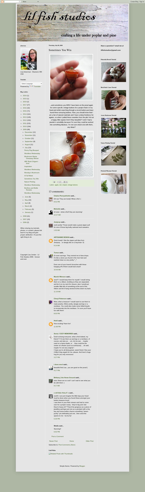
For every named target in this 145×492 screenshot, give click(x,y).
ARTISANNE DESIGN (61, 237)
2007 (25, 219)
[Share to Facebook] (64, 182)
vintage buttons (73, 185)
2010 (25, 126)
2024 (25, 95)
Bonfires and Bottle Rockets (31, 189)
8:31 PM (57, 202)
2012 (25, 120)
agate (56, 185)
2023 (25, 99)
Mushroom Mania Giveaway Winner (31, 157)
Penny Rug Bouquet (31, 150)
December (29, 132)
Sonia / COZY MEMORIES (63, 334)
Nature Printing (29, 182)
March (27, 206)
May (26, 200)
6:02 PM (57, 432)
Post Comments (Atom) (67, 445)
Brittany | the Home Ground (64, 377)
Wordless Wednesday (32, 153)
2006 (25, 222)
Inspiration (28, 166)
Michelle (57, 209)
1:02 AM (57, 230)
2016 (25, 108)
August (27, 144)
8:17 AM (57, 386)
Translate (37, 86)
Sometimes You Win (31, 179)
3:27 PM (57, 357)
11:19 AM (57, 291)
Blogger (82, 466)
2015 (25, 111)
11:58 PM (57, 327)
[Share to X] (62, 182)
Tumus (56, 253)
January (28, 212)
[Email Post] (54, 182)
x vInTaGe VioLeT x (61, 393)
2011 (25, 123)
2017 (25, 105)
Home (72, 441)
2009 (25, 129)
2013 (25, 117)
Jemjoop (57, 222)
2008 (25, 216)
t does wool (58, 364)
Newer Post (53, 441)
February (28, 209)
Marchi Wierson (60, 277)
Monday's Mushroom (31, 173)
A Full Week (28, 176)
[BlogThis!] (60, 182)
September (29, 141)
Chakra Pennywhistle (62, 196)
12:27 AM (57, 215)
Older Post (89, 441)
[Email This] (58, 182)
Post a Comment (58, 436)
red (60, 185)
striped (64, 185)
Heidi (56, 321)
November (29, 135)
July (26, 147)
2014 (25, 114)
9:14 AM (57, 245)
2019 (25, 102)
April (26, 203)
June (27, 197)
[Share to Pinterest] (67, 182)
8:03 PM (57, 313)
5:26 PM (57, 419)
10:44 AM (57, 270)
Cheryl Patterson (60, 298)
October (28, 138)
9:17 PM (57, 370)
